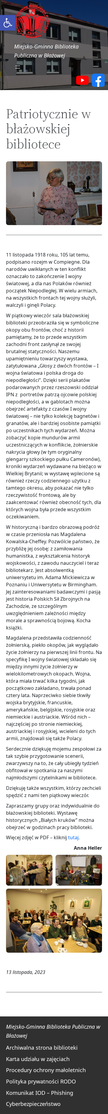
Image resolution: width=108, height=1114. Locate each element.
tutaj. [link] (74, 837)
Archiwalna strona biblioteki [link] (42, 1047)
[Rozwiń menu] (17, 67)
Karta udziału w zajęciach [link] (38, 1059)
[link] (8, 23)
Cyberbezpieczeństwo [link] (33, 1103)
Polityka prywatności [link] (32, 1081)
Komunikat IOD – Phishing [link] (39, 1092)
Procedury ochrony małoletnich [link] (46, 1070)
